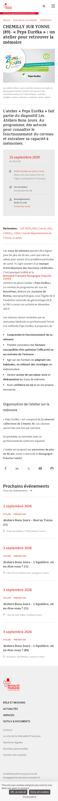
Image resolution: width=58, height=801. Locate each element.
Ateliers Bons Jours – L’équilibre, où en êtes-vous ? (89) (28, 648)
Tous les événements (15, 490)
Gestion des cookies (14, 755)
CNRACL (8, 233)
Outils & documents (16, 721)
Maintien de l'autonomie (25, 20)
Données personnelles (15, 748)
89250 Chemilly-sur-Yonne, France (29, 171)
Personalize (29, 797)
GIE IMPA (25, 228)
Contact (7, 730)
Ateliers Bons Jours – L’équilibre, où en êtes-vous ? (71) (28, 565)
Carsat (42, 228)
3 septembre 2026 (17, 547)
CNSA (17, 233)
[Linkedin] (17, 469)
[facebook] (5, 469)
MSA (34, 228)
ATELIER (6, 20)
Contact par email (22, 206)
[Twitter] (28, 469)
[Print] (52, 469)
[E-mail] (40, 469)
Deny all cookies (39, 792)
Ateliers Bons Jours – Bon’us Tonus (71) (27, 523)
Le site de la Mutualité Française (22, 736)
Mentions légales (13, 742)
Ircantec (17, 238)
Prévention (46, 20)
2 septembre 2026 (17, 506)
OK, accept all (18, 792)
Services (8, 715)
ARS (49, 228)
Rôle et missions (14, 702)
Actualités (10, 709)
